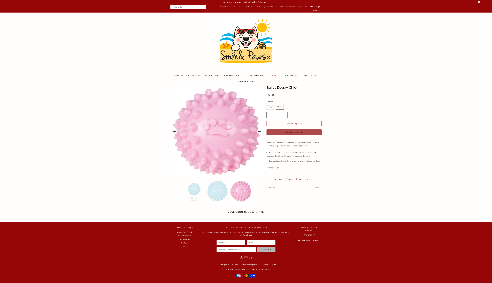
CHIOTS (276, 76)
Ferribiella (290, 7)
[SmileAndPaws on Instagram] (246, 257)
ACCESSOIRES (257, 76)
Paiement (316, 11)
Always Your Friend (227, 7)
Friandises (291, 76)
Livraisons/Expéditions (250, 265)
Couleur (269, 101)
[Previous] (174, 131)
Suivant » (318, 187)
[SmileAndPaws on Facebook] (241, 257)
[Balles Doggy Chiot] (217, 131)
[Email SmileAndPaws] (250, 257)
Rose (279, 107)
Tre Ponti (279, 7)
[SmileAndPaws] (246, 43)
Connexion (302, 7)
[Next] (260, 131)
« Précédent (270, 187)
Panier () (316, 7)
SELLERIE (308, 76)
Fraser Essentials (245, 7)
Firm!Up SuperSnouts (264, 7)
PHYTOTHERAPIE (233, 76)
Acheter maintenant (294, 132)
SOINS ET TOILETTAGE (185, 76)
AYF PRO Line (212, 76)
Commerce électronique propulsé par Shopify (254, 269)
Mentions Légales (269, 265)
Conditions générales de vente (227, 265)
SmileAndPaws (233, 269)
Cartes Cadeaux (246, 81)
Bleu (270, 107)
